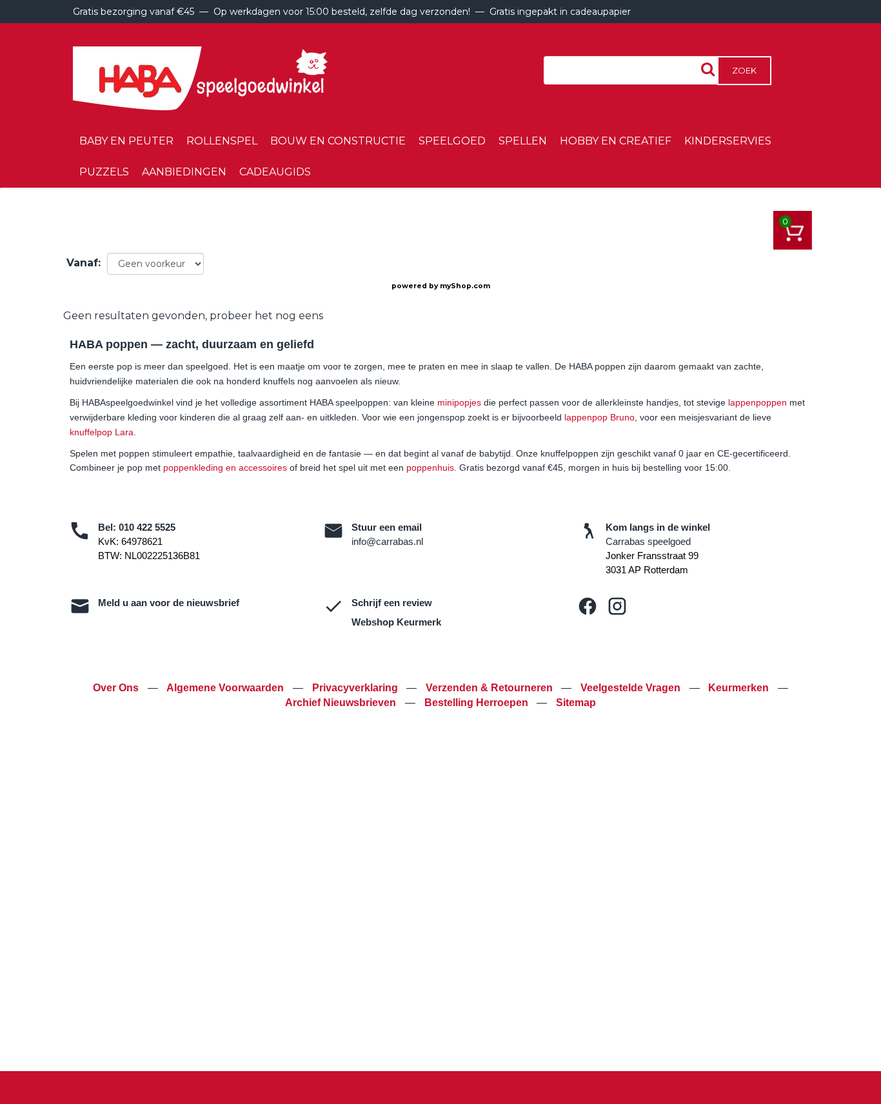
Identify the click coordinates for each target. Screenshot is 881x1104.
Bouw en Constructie (338, 141)
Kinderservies (727, 141)
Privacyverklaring (356, 687)
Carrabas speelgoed (648, 541)
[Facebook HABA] (587, 606)
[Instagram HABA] (617, 606)
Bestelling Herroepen (477, 702)
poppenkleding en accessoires (225, 467)
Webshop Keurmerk (396, 621)
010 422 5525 (147, 527)
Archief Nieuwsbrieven (342, 702)
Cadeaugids (275, 172)
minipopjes (459, 402)
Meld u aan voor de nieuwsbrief (168, 602)
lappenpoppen (757, 402)
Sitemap (576, 702)
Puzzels (104, 172)
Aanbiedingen (184, 172)
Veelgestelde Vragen (631, 687)
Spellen (523, 141)
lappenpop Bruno (599, 417)
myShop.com (465, 286)
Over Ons (117, 687)
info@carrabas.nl (387, 541)
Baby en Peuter (126, 141)
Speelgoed (452, 141)
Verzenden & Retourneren (490, 687)
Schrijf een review (391, 602)
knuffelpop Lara (102, 432)
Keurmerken (739, 687)
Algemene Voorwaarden (226, 687)
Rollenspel (221, 141)
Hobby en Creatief (615, 141)
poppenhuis (430, 467)
